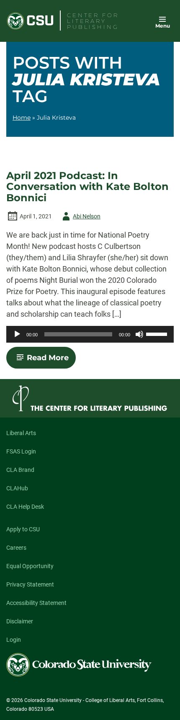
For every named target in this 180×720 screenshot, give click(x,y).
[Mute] (139, 334)
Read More (51, 361)
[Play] (17, 334)
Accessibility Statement (36, 603)
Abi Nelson (79, 218)
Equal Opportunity (30, 566)
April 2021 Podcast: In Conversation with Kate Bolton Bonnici (87, 186)
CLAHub (17, 488)
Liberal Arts (21, 433)
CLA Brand (20, 469)
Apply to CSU (23, 529)
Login (13, 639)
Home (22, 117)
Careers (16, 547)
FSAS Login (21, 451)
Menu (162, 26)
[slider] (158, 333)
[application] (90, 334)
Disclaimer (19, 621)
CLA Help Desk (25, 506)
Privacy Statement (30, 584)
